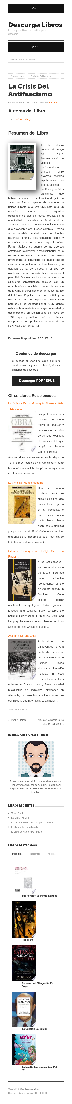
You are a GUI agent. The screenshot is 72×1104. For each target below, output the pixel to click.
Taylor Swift (17, 813)
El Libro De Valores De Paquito (26, 831)
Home (21, 75)
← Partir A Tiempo (17, 719)
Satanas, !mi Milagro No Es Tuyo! (37, 984)
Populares (17, 853)
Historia (53, 102)
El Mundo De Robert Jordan (25, 826)
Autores (52, 853)
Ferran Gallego (23, 119)
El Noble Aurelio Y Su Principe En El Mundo (33, 822)
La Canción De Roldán (34, 1028)
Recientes (35, 853)
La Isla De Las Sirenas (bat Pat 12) (39, 1068)
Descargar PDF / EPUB (37, 380)
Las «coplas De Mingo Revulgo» (40, 895)
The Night (27, 939)
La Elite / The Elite (20, 817)
